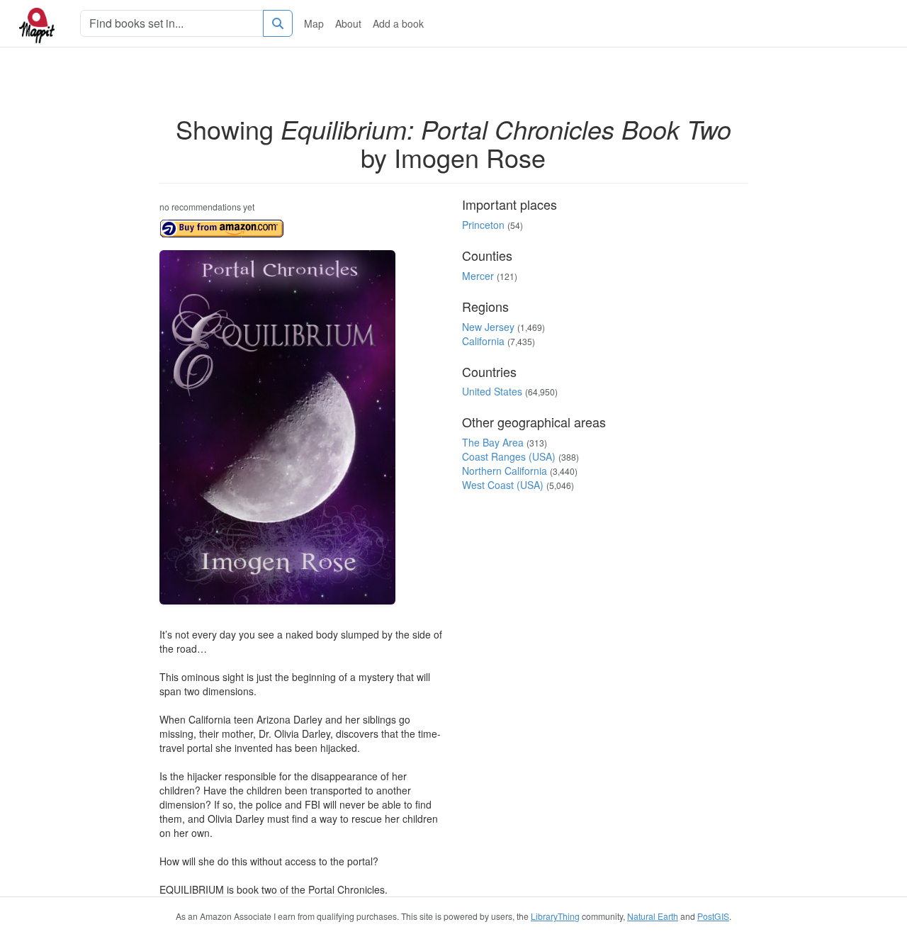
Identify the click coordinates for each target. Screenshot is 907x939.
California (483, 341)
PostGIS (713, 916)
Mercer (478, 276)
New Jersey (488, 327)
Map (314, 23)
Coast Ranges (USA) (509, 456)
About (348, 23)
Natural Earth (652, 916)
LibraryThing (555, 916)
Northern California (504, 470)
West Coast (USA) (502, 485)
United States (492, 391)
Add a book (398, 23)
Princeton (483, 225)
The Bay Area (493, 442)
